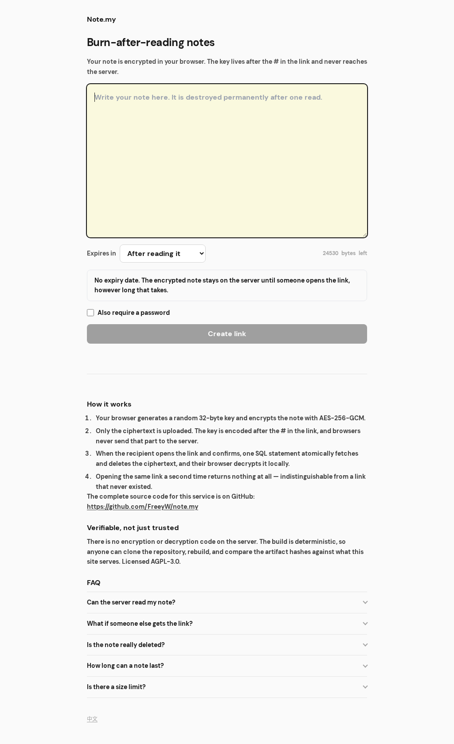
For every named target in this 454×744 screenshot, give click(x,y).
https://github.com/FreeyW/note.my (142, 507)
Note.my (101, 19)
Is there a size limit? (116, 687)
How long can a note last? (125, 666)
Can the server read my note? (131, 602)
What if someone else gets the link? (140, 624)
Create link (227, 333)
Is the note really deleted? (126, 645)
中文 (92, 719)
